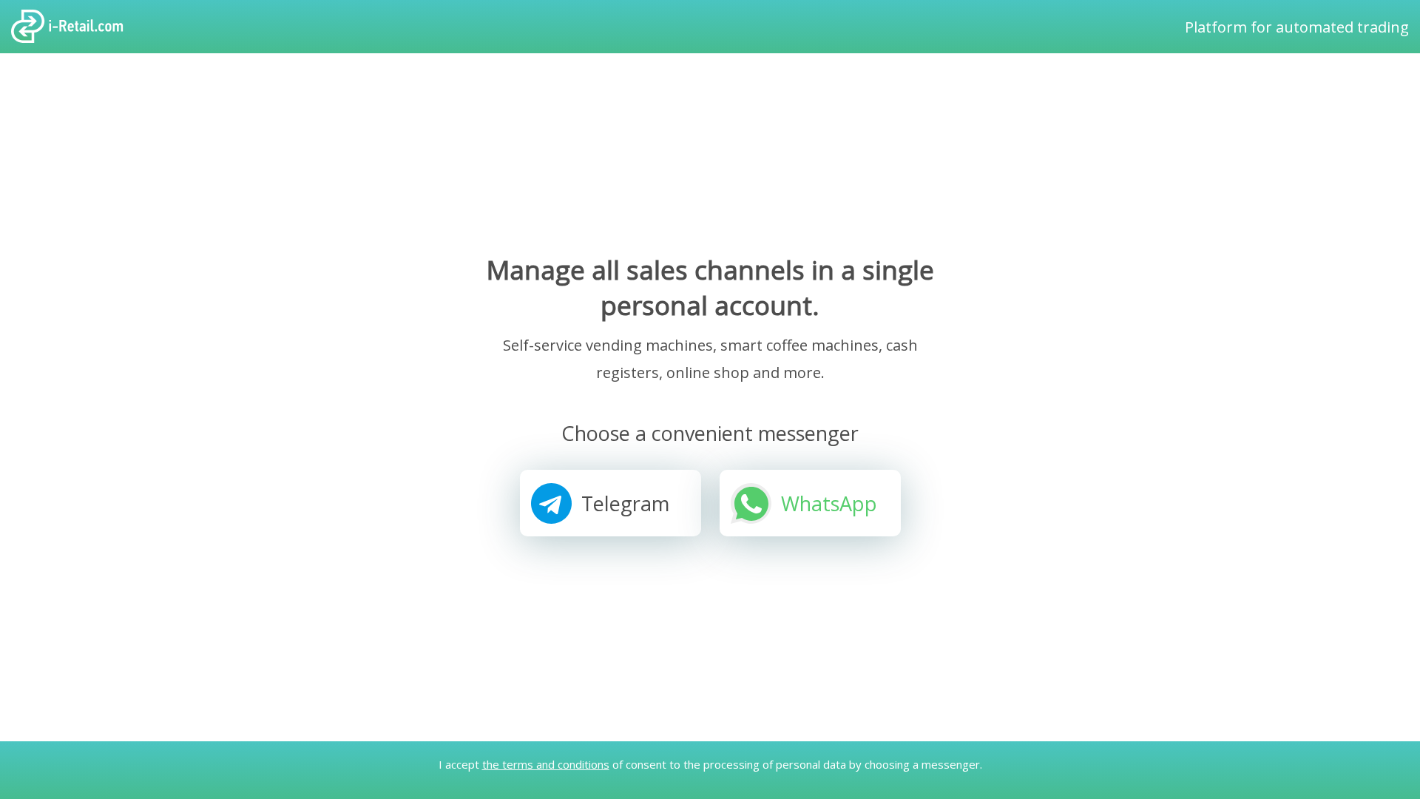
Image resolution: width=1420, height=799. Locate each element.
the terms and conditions (545, 764)
